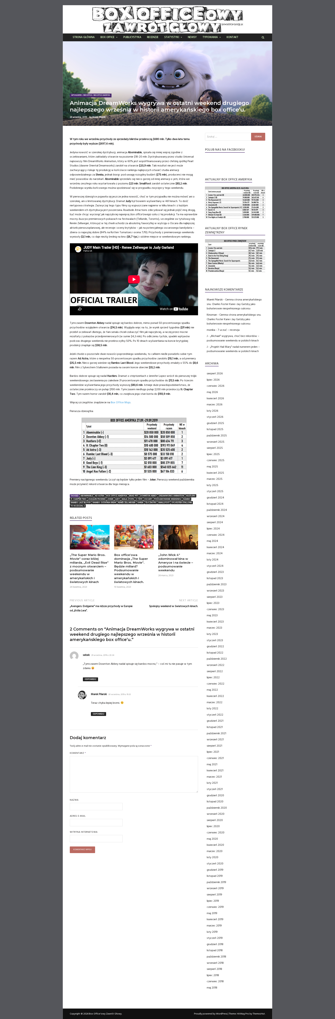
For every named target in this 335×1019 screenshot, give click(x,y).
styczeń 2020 (215, 863)
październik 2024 (217, 510)
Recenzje (152, 37)
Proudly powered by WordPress (210, 1014)
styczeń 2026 (215, 417)
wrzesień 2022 (215, 665)
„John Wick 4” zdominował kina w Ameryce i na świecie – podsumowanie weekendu (175, 562)
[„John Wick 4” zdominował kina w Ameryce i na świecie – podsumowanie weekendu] (178, 550)
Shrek (140, 502)
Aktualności (76, 95)
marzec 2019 (214, 926)
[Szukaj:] (235, 137)
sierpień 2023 (214, 597)
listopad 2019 (215, 876)
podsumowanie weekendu (167, 499)
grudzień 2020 (215, 795)
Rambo (186, 499)
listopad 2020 (215, 801)
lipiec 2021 (213, 752)
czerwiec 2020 (215, 832)
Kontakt (232, 37)
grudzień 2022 (215, 646)
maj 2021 (212, 764)
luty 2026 (212, 411)
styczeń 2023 (215, 640)
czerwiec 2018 (215, 981)
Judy (117, 499)
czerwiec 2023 (215, 609)
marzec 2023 (214, 628)
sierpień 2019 (214, 894)
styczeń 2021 (215, 789)
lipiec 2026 (213, 380)
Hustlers (190, 495)
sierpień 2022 (215, 671)
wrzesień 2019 (215, 888)
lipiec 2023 (213, 603)
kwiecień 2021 (215, 770)
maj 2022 (212, 690)
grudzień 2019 (215, 870)
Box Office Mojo (121, 402)
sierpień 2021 (214, 746)
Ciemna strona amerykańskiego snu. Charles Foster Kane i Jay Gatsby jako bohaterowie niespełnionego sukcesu (234, 304)
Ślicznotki (150, 502)
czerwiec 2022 (215, 684)
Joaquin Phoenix (97, 499)
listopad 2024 (215, 504)
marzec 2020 (214, 851)
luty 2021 (212, 783)
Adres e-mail (78, 816)
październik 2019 (216, 882)
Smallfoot (164, 502)
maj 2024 (212, 541)
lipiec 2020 (213, 826)
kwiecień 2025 (215, 473)
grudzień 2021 (215, 721)
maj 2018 (212, 988)
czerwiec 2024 (216, 535)
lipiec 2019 (213, 901)
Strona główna (84, 37)
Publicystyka (132, 37)
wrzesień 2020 (215, 814)
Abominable (86, 495)
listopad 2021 (215, 727)
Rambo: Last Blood (81, 502)
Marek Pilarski (99, 117)
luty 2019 (212, 932)
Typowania (210, 37)
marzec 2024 (215, 553)
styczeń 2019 (215, 938)
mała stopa (128, 499)
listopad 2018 (215, 950)
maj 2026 (212, 392)
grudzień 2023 (215, 572)
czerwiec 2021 (215, 758)
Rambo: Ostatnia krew (104, 502)
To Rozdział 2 (78, 505)
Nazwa (74, 800)
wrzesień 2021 (215, 739)
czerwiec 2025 (215, 460)
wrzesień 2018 (215, 963)
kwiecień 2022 (215, 696)
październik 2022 (217, 659)
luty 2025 (212, 485)
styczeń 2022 (215, 715)
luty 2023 (212, 634)
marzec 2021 (214, 777)
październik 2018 (216, 957)
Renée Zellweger (126, 502)
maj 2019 (212, 913)
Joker (110, 499)
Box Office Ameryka (102, 95)
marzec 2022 (214, 702)
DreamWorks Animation (171, 495)
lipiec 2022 (213, 677)
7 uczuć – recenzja (229, 330)
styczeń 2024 (215, 566)
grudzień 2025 (215, 423)
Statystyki (171, 37)
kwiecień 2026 (215, 398)
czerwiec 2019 (215, 907)
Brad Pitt (133, 495)
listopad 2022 (215, 653)
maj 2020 (212, 839)
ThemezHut (259, 1014)
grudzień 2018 (215, 944)
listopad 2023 (215, 578)
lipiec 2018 (213, 975)
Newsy (192, 37)
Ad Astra (99, 495)
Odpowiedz (90, 679)
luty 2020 (212, 857)
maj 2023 (212, 615)
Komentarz (78, 753)
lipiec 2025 (213, 454)
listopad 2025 (215, 429)
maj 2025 (212, 466)
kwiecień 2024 (215, 547)
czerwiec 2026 (215, 386)
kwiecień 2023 (215, 622)
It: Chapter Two (78, 499)
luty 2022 (212, 708)
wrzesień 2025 (215, 442)
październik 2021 (216, 733)
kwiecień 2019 (215, 919)
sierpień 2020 (215, 820)
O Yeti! (139, 499)
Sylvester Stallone (182, 502)
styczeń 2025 (215, 491)
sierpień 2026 (215, 373)
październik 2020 (217, 808)
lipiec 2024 (213, 529)
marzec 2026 (214, 404)
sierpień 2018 (214, 969)
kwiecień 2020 (215, 845)
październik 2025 (217, 435)
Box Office (107, 37)
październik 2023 (216, 584)
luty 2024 (212, 560)
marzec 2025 (214, 479)
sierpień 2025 (215, 448)
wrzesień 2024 (216, 516)
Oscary (148, 499)
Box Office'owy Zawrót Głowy (105, 1014)
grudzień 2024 (215, 497)
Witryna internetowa (84, 832)
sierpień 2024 (215, 522)
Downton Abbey (148, 495)
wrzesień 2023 (215, 591)
